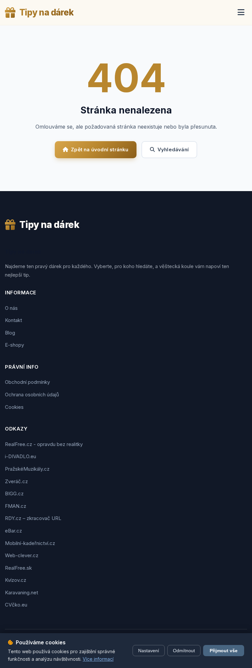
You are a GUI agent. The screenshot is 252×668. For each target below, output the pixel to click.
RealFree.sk (18, 568)
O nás (11, 308)
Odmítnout (184, 650)
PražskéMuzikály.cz (27, 469)
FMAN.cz (15, 506)
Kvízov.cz (15, 580)
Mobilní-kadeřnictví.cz (30, 543)
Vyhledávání (173, 149)
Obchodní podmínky (27, 382)
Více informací (98, 659)
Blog (10, 333)
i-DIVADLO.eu (20, 456)
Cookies (14, 407)
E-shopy (14, 345)
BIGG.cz (14, 493)
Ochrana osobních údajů (32, 394)
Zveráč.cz (16, 481)
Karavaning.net (21, 592)
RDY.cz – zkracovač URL (33, 518)
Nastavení (148, 650)
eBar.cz (13, 531)
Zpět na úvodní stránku (99, 149)
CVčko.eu (16, 605)
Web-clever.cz (21, 555)
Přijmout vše (224, 650)
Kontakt (13, 320)
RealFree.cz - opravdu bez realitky (44, 444)
